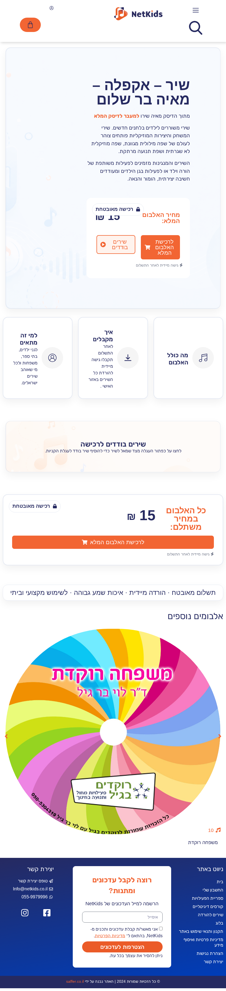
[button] (195, 10)
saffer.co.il (75, 981)
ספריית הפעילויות (207, 898)
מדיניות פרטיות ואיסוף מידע (203, 942)
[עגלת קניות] (30, 25)
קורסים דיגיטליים (208, 906)
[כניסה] (51, 9)
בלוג (219, 923)
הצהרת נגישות (210, 953)
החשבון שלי (213, 890)
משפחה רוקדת (203, 842)
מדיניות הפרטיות (110, 935)
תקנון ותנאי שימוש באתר (201, 931)
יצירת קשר (213, 961)
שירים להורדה (210, 914)
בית (220, 881)
